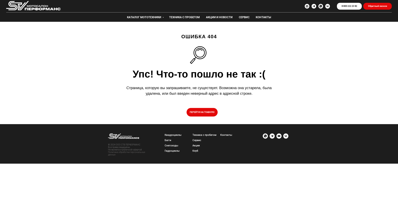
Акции (196, 145)
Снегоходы (171, 145)
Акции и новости (219, 17)
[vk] (327, 6)
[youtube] (279, 137)
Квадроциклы (173, 134)
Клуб (195, 150)
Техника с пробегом (184, 17)
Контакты (263, 17)
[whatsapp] (320, 6)
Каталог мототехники (144, 17)
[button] (377, 6)
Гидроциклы (172, 150)
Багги (168, 140)
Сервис (244, 17)
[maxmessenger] (307, 6)
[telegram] (314, 6)
